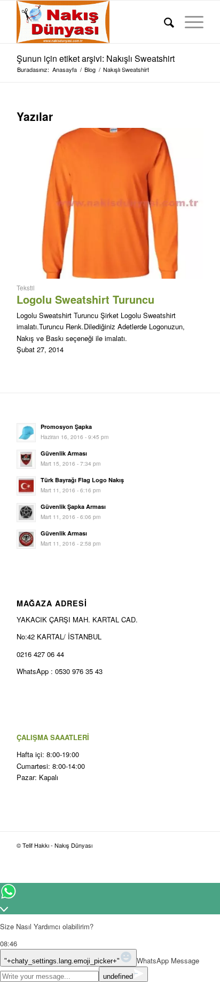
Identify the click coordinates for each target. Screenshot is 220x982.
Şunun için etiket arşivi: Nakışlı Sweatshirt (96, 58)
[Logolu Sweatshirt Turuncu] (110, 276)
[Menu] (188, 22)
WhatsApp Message (168, 960)
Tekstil (26, 287)
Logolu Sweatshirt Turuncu (85, 299)
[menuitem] (163, 22)
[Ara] (163, 22)
